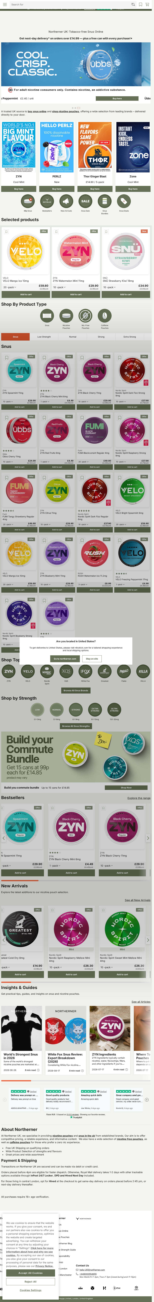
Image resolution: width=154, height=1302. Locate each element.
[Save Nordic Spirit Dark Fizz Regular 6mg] (82, 478)
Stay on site (92, 658)
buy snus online (37, 111)
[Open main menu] (20, 22)
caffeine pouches (20, 1142)
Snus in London (59, 1268)
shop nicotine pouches (65, 111)
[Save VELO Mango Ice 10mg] (6, 231)
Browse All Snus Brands (76, 690)
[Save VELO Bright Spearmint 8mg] (120, 478)
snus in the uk (87, 1135)
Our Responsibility (61, 1256)
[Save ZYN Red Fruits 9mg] (44, 418)
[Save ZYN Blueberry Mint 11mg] (44, 541)
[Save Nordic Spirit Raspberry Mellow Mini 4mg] (52, 910)
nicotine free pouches (130, 1138)
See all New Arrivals (138, 900)
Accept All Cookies (30, 1272)
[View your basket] (132, 22)
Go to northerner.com (65, 658)
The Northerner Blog (62, 1243)
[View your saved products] (94, 22)
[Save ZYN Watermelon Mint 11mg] (56, 231)
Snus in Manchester (62, 1275)
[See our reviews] (104, 8)
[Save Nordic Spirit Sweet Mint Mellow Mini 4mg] (103, 910)
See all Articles (141, 1001)
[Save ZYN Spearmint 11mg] (7, 358)
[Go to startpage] (75, 15)
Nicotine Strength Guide (64, 1249)
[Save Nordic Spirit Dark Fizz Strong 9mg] (120, 358)
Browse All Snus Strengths (76, 726)
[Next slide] (148, 838)
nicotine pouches (62, 1135)
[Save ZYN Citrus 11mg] (44, 478)
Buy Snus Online (60, 1231)
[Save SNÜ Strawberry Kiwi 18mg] (106, 231)
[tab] (73, 108)
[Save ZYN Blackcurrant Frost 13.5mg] (44, 601)
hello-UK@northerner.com (92, 1269)
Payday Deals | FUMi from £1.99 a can (74, 3)
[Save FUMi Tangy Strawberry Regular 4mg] (7, 478)
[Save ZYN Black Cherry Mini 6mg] (44, 358)
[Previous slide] (3, 838)
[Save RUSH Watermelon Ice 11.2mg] (82, 541)
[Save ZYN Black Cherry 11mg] (82, 358)
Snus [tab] (15, 336)
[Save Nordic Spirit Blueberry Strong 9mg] (7, 601)
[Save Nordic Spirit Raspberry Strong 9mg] (120, 418)
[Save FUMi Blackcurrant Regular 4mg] (82, 418)
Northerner (59, 1218)
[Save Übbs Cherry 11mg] (7, 418)
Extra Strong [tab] (130, 336)
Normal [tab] (72, 336)
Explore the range (139, 798)
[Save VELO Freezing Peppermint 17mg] (120, 541)
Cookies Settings (31, 1290)
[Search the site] (57, 22)
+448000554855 (88, 1274)
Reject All (31, 1281)
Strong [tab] (101, 336)
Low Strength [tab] (44, 336)
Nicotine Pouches (60, 1237)
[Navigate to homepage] (114, 1217)
